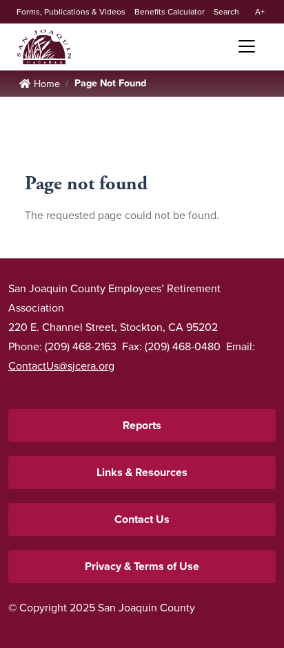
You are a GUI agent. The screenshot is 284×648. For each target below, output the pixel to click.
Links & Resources (142, 472)
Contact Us (142, 519)
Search (226, 12)
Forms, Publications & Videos (71, 12)
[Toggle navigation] (241, 46)
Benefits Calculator (169, 12)
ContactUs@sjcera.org (61, 366)
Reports (142, 425)
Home (44, 46)
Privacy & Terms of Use (142, 566)
